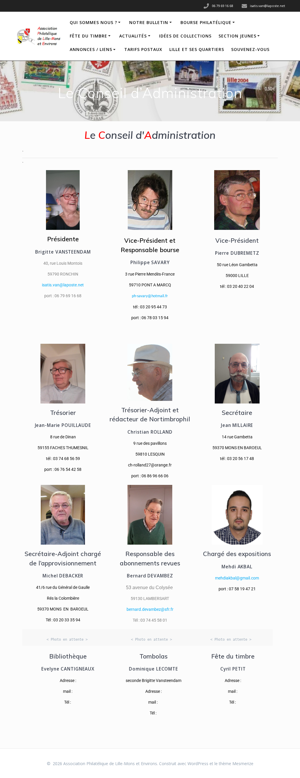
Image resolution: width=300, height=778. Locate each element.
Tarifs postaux (143, 49)
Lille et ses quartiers (196, 49)
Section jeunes (237, 36)
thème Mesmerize (236, 763)
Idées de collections (185, 36)
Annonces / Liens (91, 49)
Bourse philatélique (205, 22)
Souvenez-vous (250, 49)
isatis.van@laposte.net (63, 285)
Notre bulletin (148, 22)
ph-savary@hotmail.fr (150, 296)
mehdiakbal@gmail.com (237, 578)
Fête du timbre (88, 36)
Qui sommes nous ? (93, 22)
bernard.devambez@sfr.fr (150, 609)
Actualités (133, 36)
